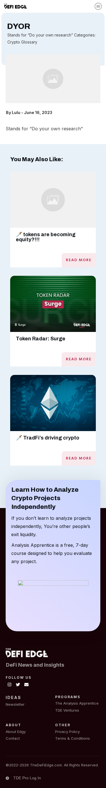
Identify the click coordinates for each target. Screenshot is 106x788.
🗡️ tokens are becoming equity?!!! (45, 237)
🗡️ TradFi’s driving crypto (47, 438)
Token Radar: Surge (40, 338)
